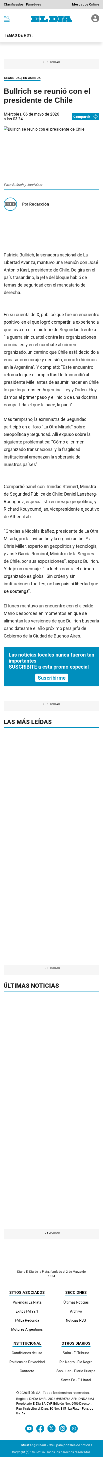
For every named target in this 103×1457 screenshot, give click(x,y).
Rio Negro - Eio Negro (76, 1362)
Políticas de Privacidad (27, 1362)
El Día (32, 1393)
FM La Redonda (27, 1320)
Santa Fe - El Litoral (76, 1380)
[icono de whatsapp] (74, 1428)
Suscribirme (52, 678)
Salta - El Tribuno (76, 1353)
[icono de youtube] (29, 1428)
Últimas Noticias (76, 1302)
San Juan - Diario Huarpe (76, 1371)
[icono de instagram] (62, 1428)
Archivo (76, 1311)
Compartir (81, 117)
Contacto (27, 1371)
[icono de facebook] (40, 1428)
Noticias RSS (76, 1320)
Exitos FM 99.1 (27, 1311)
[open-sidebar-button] (7, 19)
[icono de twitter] (51, 1428)
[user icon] (95, 21)
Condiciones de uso (27, 1353)
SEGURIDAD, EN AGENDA (22, 78)
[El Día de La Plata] (51, 19)
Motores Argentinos (27, 1329)
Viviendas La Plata (27, 1302)
